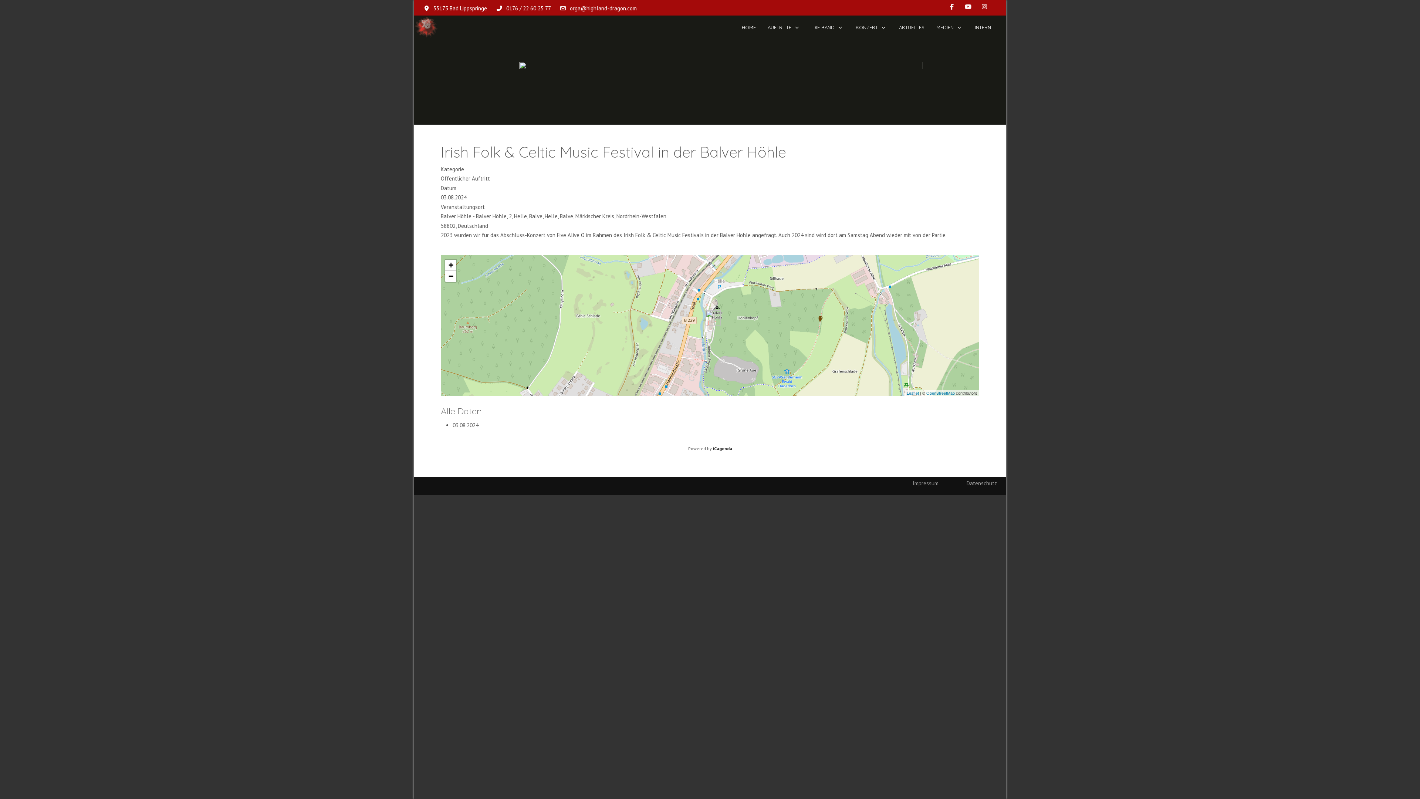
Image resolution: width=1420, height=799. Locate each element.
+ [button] (451, 265)
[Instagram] (984, 6)
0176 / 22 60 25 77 (528, 8)
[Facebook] (952, 6)
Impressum (926, 483)
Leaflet (913, 393)
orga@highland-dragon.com (603, 8)
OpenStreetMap (940, 393)
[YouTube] (968, 6)
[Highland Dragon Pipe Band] (426, 28)
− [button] (451, 276)
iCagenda (722, 448)
